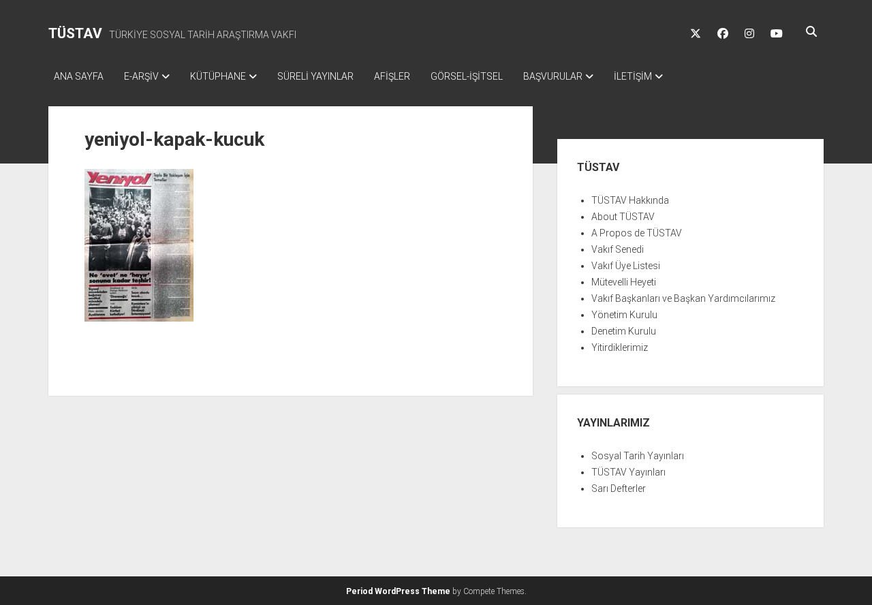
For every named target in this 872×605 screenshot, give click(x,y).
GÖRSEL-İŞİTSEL (467, 76)
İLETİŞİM (633, 76)
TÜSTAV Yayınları (628, 472)
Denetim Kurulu (623, 331)
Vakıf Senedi (617, 249)
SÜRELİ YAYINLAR (315, 76)
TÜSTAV (75, 33)
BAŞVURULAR (552, 76)
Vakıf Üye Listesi (625, 265)
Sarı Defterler (618, 488)
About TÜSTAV (623, 216)
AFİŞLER (392, 76)
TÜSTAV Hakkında (630, 200)
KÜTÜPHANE (218, 76)
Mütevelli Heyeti (623, 282)
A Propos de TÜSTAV (636, 233)
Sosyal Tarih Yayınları (637, 455)
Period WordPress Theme (398, 591)
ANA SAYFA (79, 76)
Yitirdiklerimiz (619, 347)
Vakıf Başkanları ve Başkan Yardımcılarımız (683, 298)
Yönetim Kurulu (624, 314)
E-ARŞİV (141, 76)
